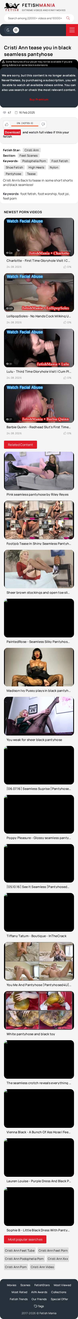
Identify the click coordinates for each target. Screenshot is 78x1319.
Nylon (54, 167)
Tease (31, 174)
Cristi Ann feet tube (20, 1250)
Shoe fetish (14, 167)
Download (12, 132)
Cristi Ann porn (16, 1267)
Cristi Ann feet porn (53, 1250)
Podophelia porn (34, 161)
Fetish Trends (19, 1299)
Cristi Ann (32, 150)
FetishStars (42, 1285)
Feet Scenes (29, 155)
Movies (11, 1285)
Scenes (25, 1285)
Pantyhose (13, 174)
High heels (36, 167)
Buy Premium (39, 99)
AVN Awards (39, 1292)
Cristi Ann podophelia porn (24, 1259)
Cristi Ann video (42, 1267)
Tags (41, 1306)
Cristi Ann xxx (58, 1259)
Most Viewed (62, 1285)
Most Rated (19, 1292)
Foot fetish (60, 161)
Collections (58, 1292)
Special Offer (59, 1299)
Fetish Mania (48, 1313)
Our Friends (39, 1299)
